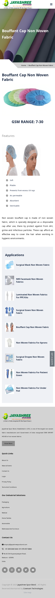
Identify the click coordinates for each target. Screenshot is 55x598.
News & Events (7, 466)
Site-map (27, 592)
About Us (5, 460)
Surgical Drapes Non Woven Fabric (30, 358)
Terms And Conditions (9, 487)
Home (23, 65)
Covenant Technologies (33, 588)
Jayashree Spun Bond (27, 584)
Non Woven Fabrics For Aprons (31, 342)
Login (4, 476)
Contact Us (5, 471)
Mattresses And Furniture (10, 529)
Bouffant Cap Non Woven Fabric (32, 327)
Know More (8, 443)
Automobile (6, 523)
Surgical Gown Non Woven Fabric (29, 311)
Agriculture (5, 507)
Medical (4, 513)
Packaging (5, 502)
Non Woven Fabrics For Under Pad (31, 389)
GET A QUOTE (52, 359)
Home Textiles (6, 518)
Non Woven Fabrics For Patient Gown (32, 374)
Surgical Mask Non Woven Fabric (33, 264)
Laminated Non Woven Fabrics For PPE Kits (31, 296)
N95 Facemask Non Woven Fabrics (29, 280)
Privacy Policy (6, 482)
